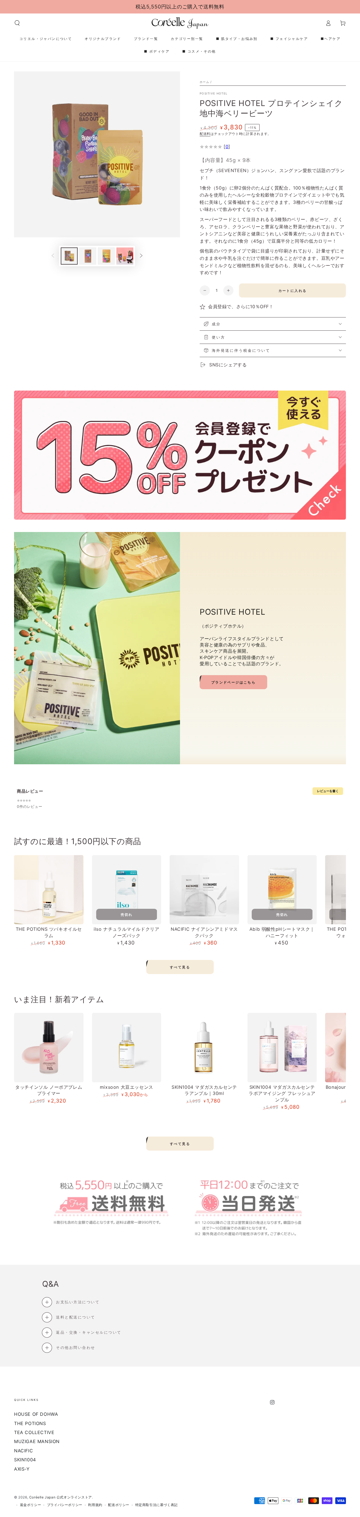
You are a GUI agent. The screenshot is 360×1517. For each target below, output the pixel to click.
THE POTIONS (30, 1423)
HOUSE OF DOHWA (36, 1414)
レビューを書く (328, 791)
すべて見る (180, 967)
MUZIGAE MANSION (37, 1441)
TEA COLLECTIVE (34, 1432)
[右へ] (141, 256)
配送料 (205, 134)
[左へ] (53, 256)
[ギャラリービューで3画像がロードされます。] (106, 256)
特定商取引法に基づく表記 (156, 1505)
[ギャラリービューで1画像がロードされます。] (69, 256)
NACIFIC (23, 1450)
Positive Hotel (214, 93)
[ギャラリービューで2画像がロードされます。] (87, 256)
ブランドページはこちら (233, 682)
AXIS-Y (22, 1469)
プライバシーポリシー (64, 1505)
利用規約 (95, 1505)
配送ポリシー (118, 1505)
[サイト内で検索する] (17, 23)
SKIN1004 (25, 1459)
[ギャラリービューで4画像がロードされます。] (124, 256)
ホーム (204, 82)
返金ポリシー (30, 1505)
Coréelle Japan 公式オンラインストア (60, 1497)
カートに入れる (292, 290)
